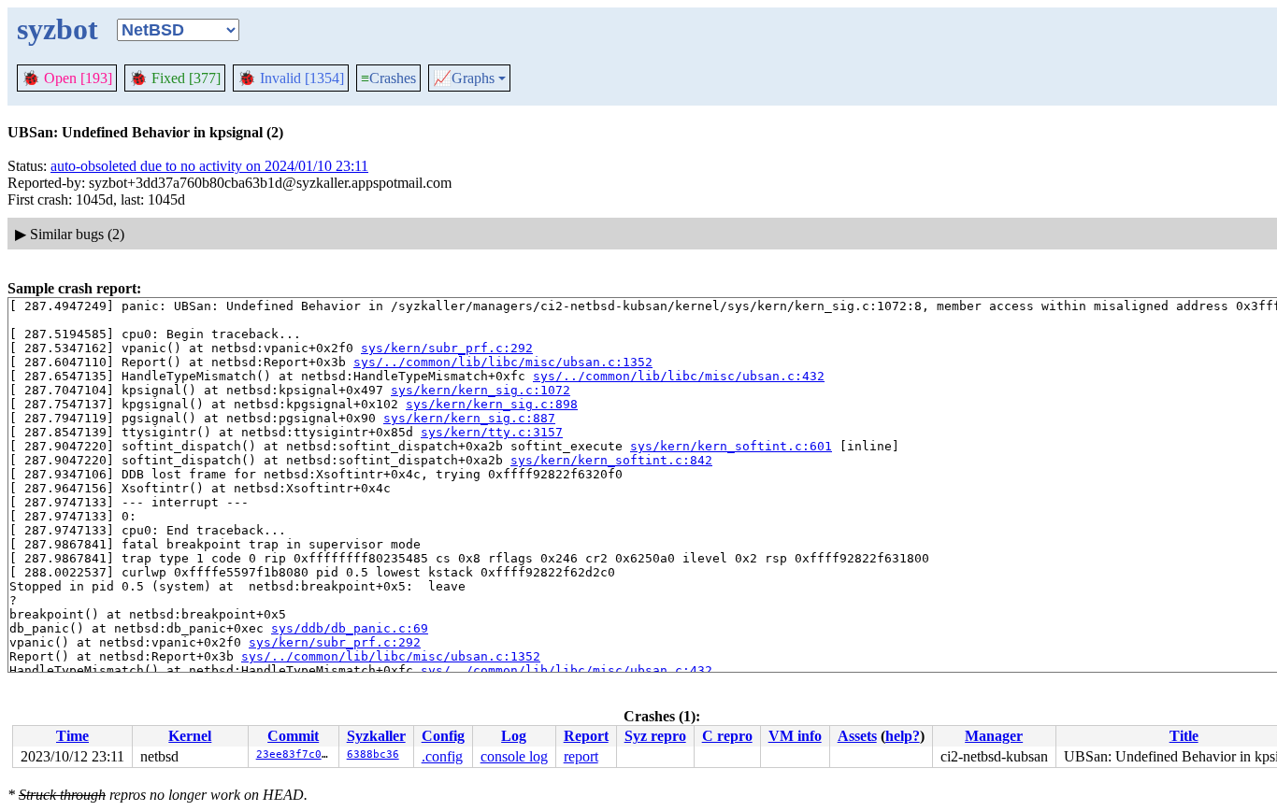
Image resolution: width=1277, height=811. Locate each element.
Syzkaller (376, 736)
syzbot (57, 29)
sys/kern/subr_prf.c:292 (447, 348)
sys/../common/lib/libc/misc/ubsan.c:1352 (503, 362)
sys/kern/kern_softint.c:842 (611, 460)
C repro (727, 736)
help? (902, 736)
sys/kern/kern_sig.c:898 (492, 404)
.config (442, 756)
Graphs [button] (464, 78)
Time (72, 736)
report (581, 756)
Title (1183, 736)
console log (514, 756)
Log (513, 736)
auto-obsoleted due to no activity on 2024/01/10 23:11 (209, 166)
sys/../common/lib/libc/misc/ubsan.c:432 (679, 376)
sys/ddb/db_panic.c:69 (349, 628)
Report (586, 736)
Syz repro (655, 736)
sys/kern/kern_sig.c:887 (469, 418)
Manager (994, 736)
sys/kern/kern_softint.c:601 (731, 446)
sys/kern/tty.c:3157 (492, 432)
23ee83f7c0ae (295, 754)
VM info (795, 736)
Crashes (388, 78)
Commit (293, 736)
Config (443, 736)
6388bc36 (373, 754)
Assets (857, 736)
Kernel (189, 736)
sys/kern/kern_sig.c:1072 (480, 390)
